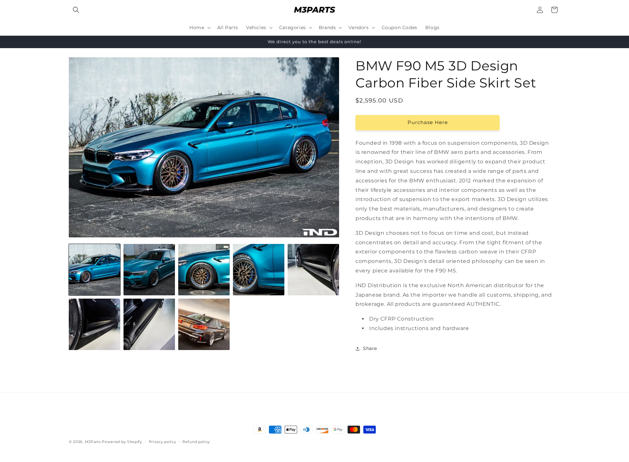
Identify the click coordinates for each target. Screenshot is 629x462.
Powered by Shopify (122, 441)
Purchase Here (428, 122)
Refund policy (196, 441)
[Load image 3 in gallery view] (204, 269)
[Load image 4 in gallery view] (258, 269)
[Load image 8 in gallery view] (204, 324)
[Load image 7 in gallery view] (149, 324)
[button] (76, 10)
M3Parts (93, 441)
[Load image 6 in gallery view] (94, 324)
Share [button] (370, 348)
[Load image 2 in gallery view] (149, 269)
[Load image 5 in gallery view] (313, 269)
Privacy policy (162, 441)
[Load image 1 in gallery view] (94, 269)
